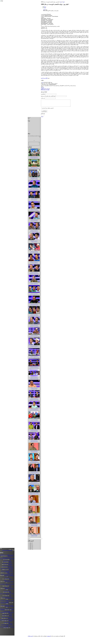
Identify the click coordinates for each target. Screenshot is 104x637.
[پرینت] (44, 6)
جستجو (29, 537)
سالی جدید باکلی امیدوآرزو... (7, 614)
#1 (42, 82)
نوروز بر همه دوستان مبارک (7, 617)
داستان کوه (10, 564)
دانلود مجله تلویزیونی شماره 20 (34, 314)
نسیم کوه (10, 623)
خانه (63, 1)
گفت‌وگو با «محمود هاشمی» (34, 525)
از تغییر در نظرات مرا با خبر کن (47, 108)
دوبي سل (10, 569)
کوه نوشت (49, 636)
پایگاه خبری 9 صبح (44, 78)
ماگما (10, 592)
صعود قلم (10, 620)
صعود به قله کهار (7, 622)
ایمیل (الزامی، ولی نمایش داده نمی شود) (48, 96)
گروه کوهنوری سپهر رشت (9, 575)
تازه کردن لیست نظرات (45, 88)
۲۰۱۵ (31, 549)
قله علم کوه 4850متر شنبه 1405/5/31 (7, 554)
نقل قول (42, 87)
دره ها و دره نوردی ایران (9, 581)
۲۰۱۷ (31, 547)
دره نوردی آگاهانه (7, 580)
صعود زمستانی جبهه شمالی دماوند (7, 568)
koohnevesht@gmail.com (7, 550)
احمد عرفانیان (30, 636)
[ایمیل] (44, 7)
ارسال (42, 116)
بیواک (10, 595)
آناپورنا (10, 579)
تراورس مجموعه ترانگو (7, 557)
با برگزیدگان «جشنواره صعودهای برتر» (34, 315)
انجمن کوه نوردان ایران (9, 598)
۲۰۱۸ (31, 546)
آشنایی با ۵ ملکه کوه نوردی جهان (7, 574)
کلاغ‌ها (10, 586)
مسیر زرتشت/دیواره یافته (6, 597)
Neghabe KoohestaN (5, 602)
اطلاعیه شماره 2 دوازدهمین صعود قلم (7, 619)
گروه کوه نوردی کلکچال (9, 588)
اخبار (61, 1)
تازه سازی (43, 113)
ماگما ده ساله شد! (7, 591)
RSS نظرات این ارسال (45, 89)
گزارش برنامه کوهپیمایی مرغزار (7, 605)
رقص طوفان (10, 618)
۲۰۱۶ (31, 548)
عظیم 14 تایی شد (7, 611)
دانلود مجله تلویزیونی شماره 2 (34, 524)
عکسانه (10, 615)
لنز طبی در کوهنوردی (7, 587)
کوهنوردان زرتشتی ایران (9, 606)
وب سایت (43, 98)
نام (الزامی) (43, 94)
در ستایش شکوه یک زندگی (7, 563)
